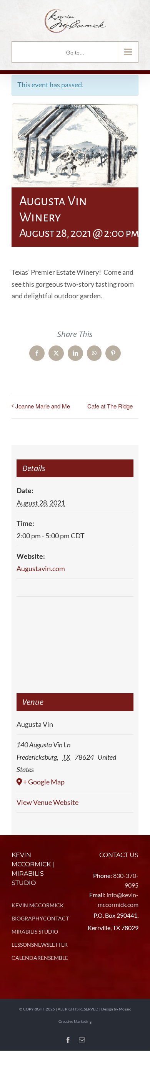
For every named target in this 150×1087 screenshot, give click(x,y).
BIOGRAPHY (27, 918)
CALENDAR (26, 957)
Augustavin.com (41, 568)
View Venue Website (47, 802)
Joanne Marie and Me (42, 406)
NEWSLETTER (51, 944)
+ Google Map (44, 781)
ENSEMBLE (54, 957)
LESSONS (23, 944)
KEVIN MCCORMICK (38, 905)
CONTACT (56, 918)
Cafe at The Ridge (110, 406)
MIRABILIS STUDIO (35, 931)
